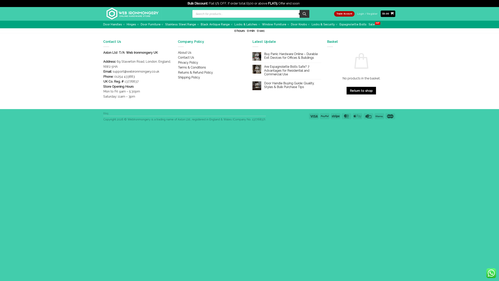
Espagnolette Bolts (353, 24)
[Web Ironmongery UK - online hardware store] (132, 13)
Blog (105, 113)
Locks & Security (323, 24)
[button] (388, 14)
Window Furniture (274, 24)
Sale (372, 24)
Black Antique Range (215, 24)
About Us (184, 52)
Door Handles (112, 24)
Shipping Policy (189, 77)
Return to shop (361, 90)
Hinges (131, 24)
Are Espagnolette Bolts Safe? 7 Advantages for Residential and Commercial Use (286, 70)
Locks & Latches (245, 24)
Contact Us (186, 57)
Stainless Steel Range (180, 24)
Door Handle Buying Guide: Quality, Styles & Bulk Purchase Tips (289, 85)
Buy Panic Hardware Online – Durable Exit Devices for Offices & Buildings (291, 56)
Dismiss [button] (305, 3)
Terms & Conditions (192, 67)
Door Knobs (299, 24)
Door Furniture (151, 24)
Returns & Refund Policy (195, 72)
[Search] (304, 14)
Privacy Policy (188, 62)
